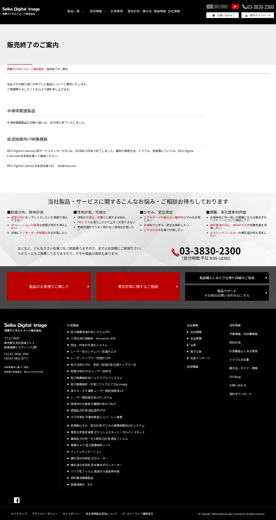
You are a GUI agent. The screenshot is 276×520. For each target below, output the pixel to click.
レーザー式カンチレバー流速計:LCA (93, 351)
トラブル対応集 (239, 360)
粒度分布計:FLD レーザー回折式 (91, 371)
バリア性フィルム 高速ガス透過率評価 (95, 471)
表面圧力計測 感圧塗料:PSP (88, 410)
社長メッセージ (200, 358)
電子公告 (196, 351)
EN (216, 6)
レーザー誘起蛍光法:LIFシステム (91, 397)
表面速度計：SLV (81, 484)
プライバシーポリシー (45, 514)
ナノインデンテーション (86, 452)
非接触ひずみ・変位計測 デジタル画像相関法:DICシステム (107, 425)
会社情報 (174, 11)
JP (209, 6)
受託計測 (133, 11)
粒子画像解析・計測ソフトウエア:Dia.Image (99, 384)
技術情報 (96, 11)
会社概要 (196, 338)
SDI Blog (235, 377)
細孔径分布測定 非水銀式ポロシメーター (96, 465)
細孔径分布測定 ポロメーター (89, 458)
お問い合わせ (225, 15)
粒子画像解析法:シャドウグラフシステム (96, 378)
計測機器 (73, 325)
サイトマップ (19, 514)
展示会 (147, 11)
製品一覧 (73, 11)
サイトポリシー (72, 514)
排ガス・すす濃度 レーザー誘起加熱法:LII (97, 391)
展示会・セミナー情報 (243, 368)
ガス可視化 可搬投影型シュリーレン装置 (96, 417)
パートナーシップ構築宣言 (137, 514)
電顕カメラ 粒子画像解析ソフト (91, 445)
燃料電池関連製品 (82, 478)
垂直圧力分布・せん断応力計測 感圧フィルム (99, 439)
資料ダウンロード (260, 15)
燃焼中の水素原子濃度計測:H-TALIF (93, 404)
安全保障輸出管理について (101, 514)
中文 (223, 6)
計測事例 (117, 11)
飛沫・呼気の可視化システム (89, 345)
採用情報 (192, 367)
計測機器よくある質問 (243, 351)
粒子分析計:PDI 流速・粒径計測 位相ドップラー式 (103, 365)
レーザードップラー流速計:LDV (91, 358)
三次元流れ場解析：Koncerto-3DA (93, 338)
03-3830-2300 (260, 6)
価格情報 (160, 11)
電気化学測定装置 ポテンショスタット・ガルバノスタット (108, 432)
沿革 (193, 345)
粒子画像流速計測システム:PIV (90, 332)
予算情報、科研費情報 (243, 334)
